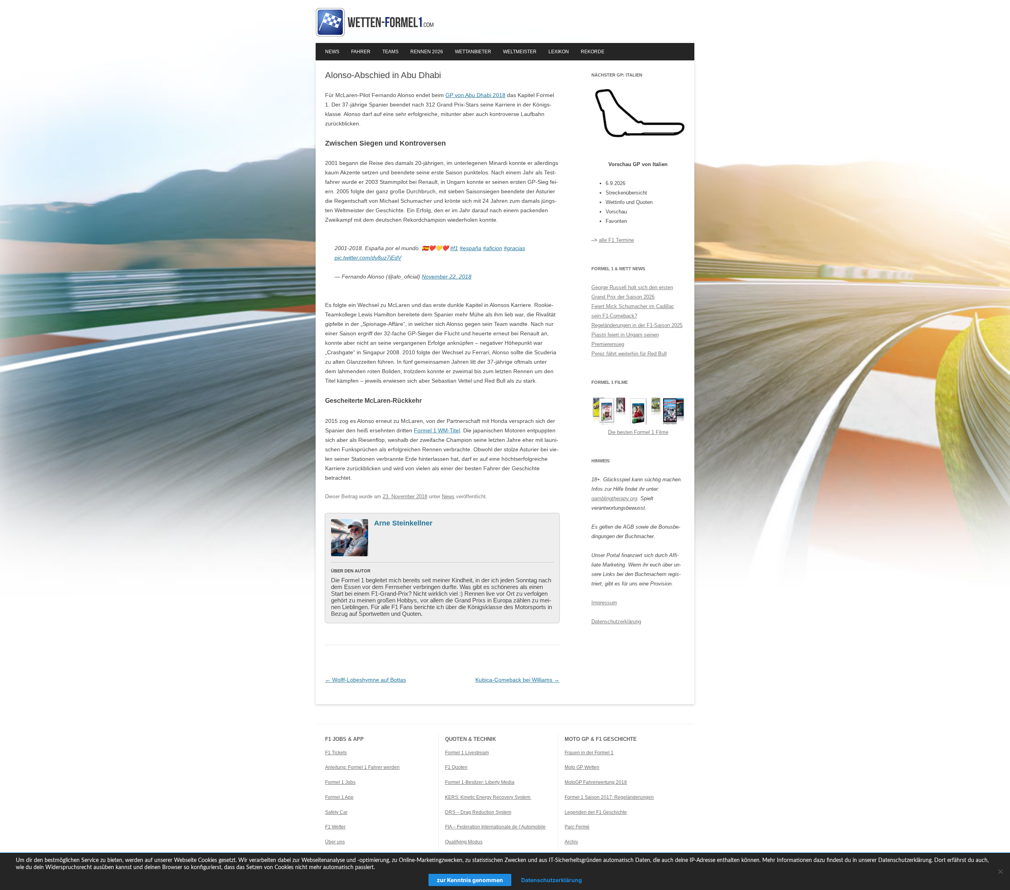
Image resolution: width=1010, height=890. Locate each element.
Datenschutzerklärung (616, 621)
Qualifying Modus (464, 842)
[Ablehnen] (1000, 871)
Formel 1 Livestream (467, 752)
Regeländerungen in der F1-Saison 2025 (637, 325)
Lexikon (558, 51)
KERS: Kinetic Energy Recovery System (488, 797)
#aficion (492, 248)
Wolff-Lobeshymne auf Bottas (365, 680)
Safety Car (336, 812)
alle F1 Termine (616, 240)
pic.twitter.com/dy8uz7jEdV (368, 257)
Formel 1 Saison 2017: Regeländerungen (609, 797)
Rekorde (592, 51)
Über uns (335, 842)
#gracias (514, 248)
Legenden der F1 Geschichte (596, 812)
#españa (470, 248)
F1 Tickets (336, 752)
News (332, 51)
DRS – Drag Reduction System (478, 812)
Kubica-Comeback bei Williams (517, 680)
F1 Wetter (335, 827)
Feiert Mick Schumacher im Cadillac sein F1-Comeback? (632, 311)
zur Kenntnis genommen (470, 880)
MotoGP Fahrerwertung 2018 (596, 782)
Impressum (604, 603)
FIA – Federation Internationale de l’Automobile (495, 827)
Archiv (571, 842)
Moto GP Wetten (582, 767)
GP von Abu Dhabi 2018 (475, 95)
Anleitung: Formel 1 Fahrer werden (362, 767)
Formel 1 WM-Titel (437, 430)
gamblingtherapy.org (614, 498)
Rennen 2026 (426, 51)
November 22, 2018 (446, 276)
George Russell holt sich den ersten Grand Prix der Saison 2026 (632, 292)
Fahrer (360, 51)
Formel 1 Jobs (340, 782)
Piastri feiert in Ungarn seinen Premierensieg (625, 339)
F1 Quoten (456, 767)
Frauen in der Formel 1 (589, 752)
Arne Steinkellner (403, 523)
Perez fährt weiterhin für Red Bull (629, 354)
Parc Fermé (577, 827)
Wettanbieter (473, 51)
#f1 (454, 248)
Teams (390, 51)
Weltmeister (520, 51)
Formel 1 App (339, 797)
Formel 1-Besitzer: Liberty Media (479, 782)
